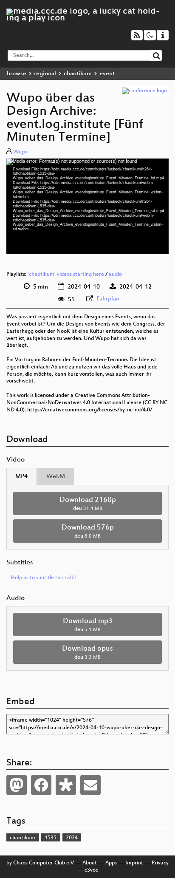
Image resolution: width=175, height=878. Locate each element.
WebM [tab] (55, 476)
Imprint (134, 863)
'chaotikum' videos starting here (66, 275)
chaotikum (78, 73)
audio (115, 275)
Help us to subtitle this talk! (43, 578)
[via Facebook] (41, 785)
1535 (50, 838)
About (89, 863)
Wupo (20, 152)
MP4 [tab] (21, 476)
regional (45, 73)
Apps (111, 863)
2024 (72, 838)
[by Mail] (90, 785)
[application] (87, 206)
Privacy (160, 863)
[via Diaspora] (66, 785)
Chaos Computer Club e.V (43, 863)
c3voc (91, 870)
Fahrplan (107, 299)
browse (16, 73)
